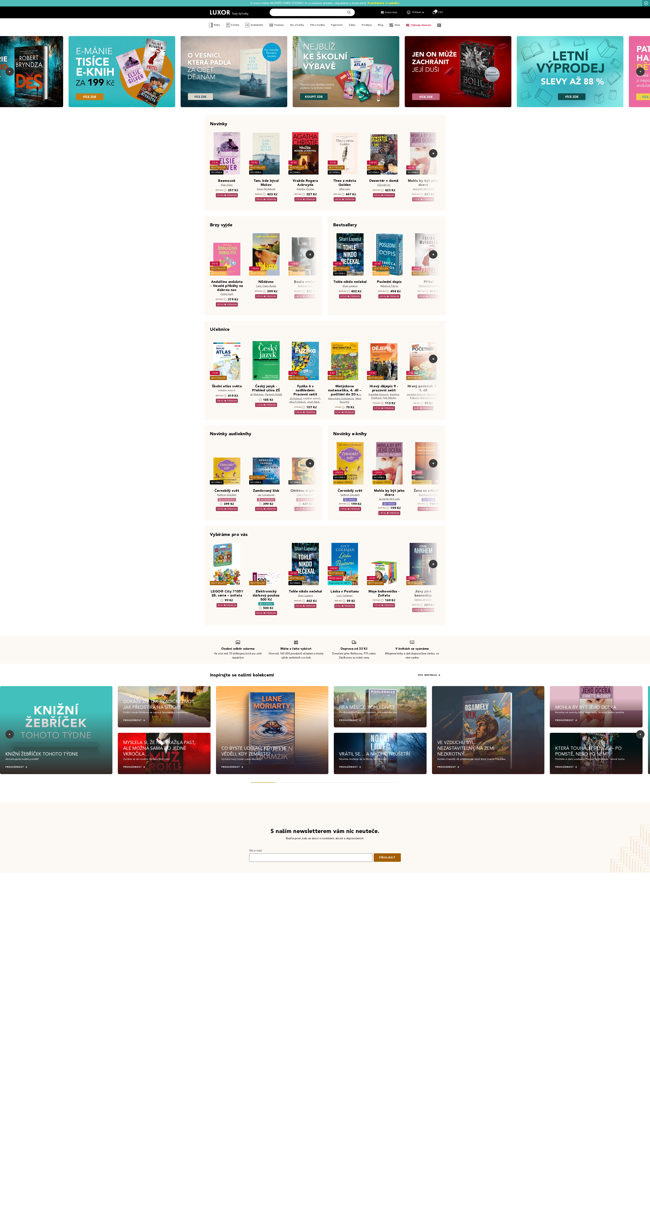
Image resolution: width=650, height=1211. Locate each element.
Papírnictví (337, 25)
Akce (397, 25)
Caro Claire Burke (266, 286)
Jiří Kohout (296, 398)
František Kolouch (378, 394)
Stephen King (305, 286)
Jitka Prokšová (297, 402)
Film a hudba (317, 25)
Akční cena (335, 578)
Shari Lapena (350, 286)
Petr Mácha (389, 397)
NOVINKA (216, 172)
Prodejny (367, 25)
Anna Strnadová (266, 189)
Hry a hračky (297, 25)
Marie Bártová (428, 397)
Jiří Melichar (256, 394)
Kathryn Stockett (226, 494)
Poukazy (279, 25)
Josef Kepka (314, 402)
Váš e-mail (255, 850)
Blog (380, 25)
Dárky (352, 25)
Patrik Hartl (227, 294)
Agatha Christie (305, 189)
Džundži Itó (384, 184)
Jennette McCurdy (423, 189)
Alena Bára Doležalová (341, 398)
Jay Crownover (266, 494)
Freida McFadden (429, 286)
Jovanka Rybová (416, 394)
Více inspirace (427, 675)
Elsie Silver (227, 184)
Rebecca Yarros (389, 286)
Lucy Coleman (345, 595)
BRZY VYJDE (218, 273)
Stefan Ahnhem (423, 599)
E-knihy (235, 25)
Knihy (217, 25)
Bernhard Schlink (428, 494)
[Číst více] (122, 71)
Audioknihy (257, 25)
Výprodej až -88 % (339, 583)
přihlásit (387, 857)
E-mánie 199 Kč (343, 482)
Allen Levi (344, 189)
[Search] (349, 12)
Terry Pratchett (305, 494)
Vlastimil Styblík (273, 394)
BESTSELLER (218, 167)
